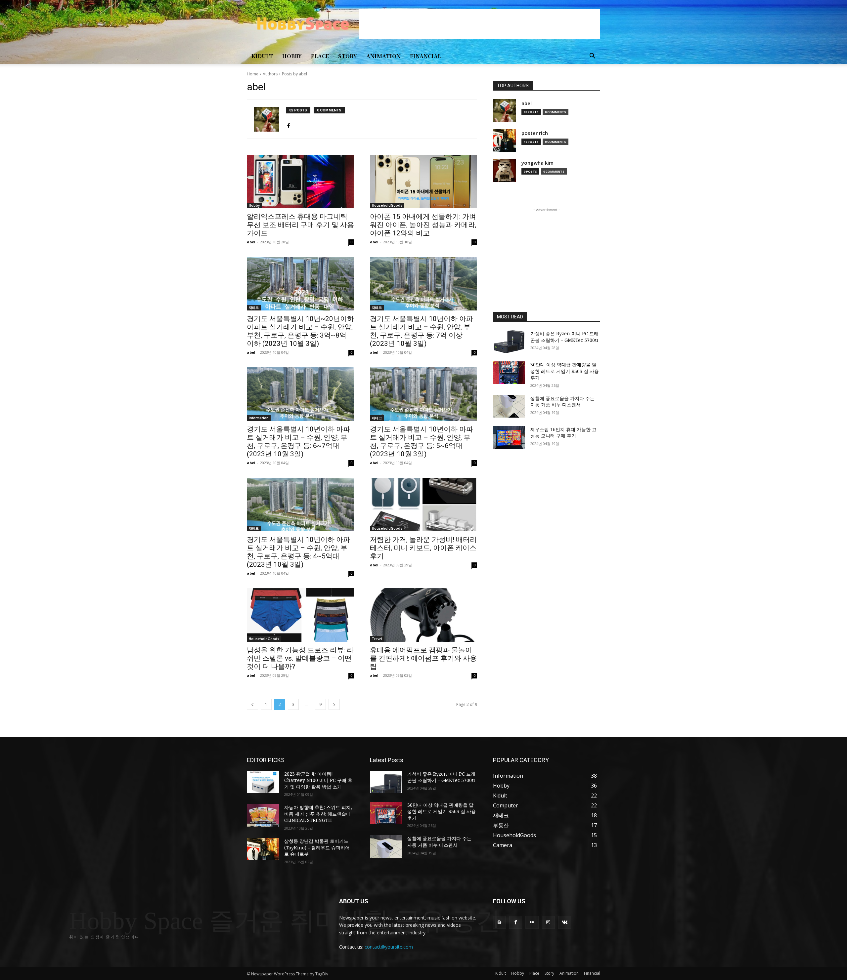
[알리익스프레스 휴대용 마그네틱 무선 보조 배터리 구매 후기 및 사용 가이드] (300, 181)
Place (320, 56)
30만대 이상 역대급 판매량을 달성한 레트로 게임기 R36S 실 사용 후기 (564, 371)
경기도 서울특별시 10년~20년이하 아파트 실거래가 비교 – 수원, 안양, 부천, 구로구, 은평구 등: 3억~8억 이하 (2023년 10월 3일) (300, 331)
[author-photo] (270, 119)
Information (259, 418)
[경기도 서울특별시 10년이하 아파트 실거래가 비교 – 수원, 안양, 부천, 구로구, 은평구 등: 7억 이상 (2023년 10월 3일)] (423, 283)
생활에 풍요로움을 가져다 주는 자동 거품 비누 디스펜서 (562, 401)
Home (252, 74)
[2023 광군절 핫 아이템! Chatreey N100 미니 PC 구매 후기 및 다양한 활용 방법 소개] (263, 782)
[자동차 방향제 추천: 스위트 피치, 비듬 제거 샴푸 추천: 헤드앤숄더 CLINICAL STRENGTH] (263, 815)
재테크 (254, 307)
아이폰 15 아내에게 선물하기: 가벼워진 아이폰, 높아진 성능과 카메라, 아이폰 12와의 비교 (423, 225)
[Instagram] (548, 922)
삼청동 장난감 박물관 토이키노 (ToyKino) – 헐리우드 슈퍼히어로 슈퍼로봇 (317, 847)
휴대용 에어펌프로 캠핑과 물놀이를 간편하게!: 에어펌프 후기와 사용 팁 (423, 658)
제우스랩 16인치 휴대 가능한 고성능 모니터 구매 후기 (563, 432)
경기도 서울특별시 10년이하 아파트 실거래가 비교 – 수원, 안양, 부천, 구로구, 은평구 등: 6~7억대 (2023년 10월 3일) (298, 441)
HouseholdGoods (387, 205)
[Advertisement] (479, 24)
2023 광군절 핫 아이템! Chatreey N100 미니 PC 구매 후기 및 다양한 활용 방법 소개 (318, 780)
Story (347, 56)
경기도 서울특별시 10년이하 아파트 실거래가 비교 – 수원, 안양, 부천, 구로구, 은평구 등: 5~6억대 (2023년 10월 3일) (421, 441)
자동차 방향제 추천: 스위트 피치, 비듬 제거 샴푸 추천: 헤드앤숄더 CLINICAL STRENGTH (318, 813)
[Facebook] (288, 123)
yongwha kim (537, 163)
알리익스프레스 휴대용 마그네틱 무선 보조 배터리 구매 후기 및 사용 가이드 (300, 225)
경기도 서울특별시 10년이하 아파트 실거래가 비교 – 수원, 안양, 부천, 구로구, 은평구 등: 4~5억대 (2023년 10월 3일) (298, 552)
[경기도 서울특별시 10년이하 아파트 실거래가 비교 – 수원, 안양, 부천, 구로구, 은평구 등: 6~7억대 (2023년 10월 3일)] (300, 394)
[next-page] (334, 704)
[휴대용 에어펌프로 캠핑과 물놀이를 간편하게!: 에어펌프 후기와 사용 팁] (423, 615)
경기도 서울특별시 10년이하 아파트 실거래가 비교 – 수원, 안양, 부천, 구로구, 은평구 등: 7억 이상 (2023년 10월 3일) (421, 331)
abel (251, 241)
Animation (383, 56)
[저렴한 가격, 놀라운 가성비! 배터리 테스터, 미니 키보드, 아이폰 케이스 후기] (423, 504)
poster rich (534, 133)
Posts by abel (294, 74)
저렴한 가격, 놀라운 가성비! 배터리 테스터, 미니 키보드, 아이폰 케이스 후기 (423, 548)
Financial (425, 56)
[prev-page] (252, 704)
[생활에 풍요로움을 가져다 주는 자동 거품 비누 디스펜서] (509, 406)
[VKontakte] (564, 922)
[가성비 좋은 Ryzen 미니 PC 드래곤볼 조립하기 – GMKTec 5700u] (509, 341)
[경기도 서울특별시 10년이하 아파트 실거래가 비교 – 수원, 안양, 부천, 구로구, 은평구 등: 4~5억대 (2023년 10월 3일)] (300, 504)
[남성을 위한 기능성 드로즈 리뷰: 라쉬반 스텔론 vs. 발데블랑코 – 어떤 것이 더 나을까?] (300, 615)
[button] (592, 56)
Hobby (292, 56)
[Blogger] (499, 922)
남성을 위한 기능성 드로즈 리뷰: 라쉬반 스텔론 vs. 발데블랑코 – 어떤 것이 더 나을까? (300, 658)
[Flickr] (531, 922)
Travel (377, 638)
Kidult (262, 56)
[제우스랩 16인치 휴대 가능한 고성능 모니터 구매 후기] (509, 437)
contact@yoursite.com (389, 947)
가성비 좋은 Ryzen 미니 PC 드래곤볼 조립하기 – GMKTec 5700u (564, 336)
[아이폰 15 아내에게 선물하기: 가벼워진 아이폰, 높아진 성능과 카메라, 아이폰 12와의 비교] (423, 181)
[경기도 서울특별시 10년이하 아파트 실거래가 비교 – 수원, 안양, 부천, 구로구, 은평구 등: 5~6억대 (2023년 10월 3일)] (423, 394)
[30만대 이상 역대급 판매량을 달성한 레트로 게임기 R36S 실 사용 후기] (509, 372)
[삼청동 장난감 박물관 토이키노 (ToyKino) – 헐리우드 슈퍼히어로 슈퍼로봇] (263, 849)
